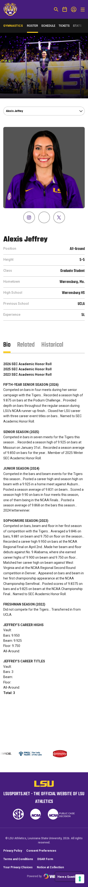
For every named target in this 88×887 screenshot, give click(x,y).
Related (26, 345)
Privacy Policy (12, 850)
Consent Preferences (41, 850)
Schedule (48, 25)
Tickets (64, 25)
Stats (77, 25)
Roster (32, 25)
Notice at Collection (50, 867)
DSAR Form (45, 859)
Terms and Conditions (18, 859)
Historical (52, 345)
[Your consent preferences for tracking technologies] (79, 878)
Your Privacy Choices (18, 867)
